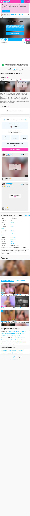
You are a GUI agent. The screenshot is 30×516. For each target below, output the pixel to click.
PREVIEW (8, 91)
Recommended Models (7, 280)
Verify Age (5, 11)
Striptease (12, 333)
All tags (20, 353)
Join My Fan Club (15, 150)
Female (12, 222)
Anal (20, 342)
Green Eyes (13, 239)
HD (12, 331)
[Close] (28, 14)
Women (12, 230)
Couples (12, 233)
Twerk (23, 333)
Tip (27, 40)
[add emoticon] (25, 42)
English (12, 226)
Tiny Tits (12, 243)
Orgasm (24, 342)
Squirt (2, 344)
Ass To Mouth (17, 344)
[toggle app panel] (28, 17)
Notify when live (15, 26)
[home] (6, 1)
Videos (15, 14)
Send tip (15, 30)
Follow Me (27, 215)
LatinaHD (15, 353)
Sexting (14, 335)
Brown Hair (13, 237)
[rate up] (14, 69)
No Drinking (16, 331)
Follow (4, 40)
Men (2, 233)
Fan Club (21, 14)
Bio (12, 14)
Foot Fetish (3, 335)
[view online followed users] (19, 1)
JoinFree (22, 1)
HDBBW (3, 353)
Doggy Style (22, 331)
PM (6, 40)
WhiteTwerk (20, 350)
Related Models (20, 280)
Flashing (6, 344)
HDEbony (9, 353)
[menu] (1, 1)
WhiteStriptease (12, 350)
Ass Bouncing (18, 333)
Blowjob (17, 342)
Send (28, 42)
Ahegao (9, 331)
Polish (2, 228)
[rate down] (20, 69)
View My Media (15, 33)
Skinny (12, 241)
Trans (2, 235)
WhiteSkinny (4, 350)
